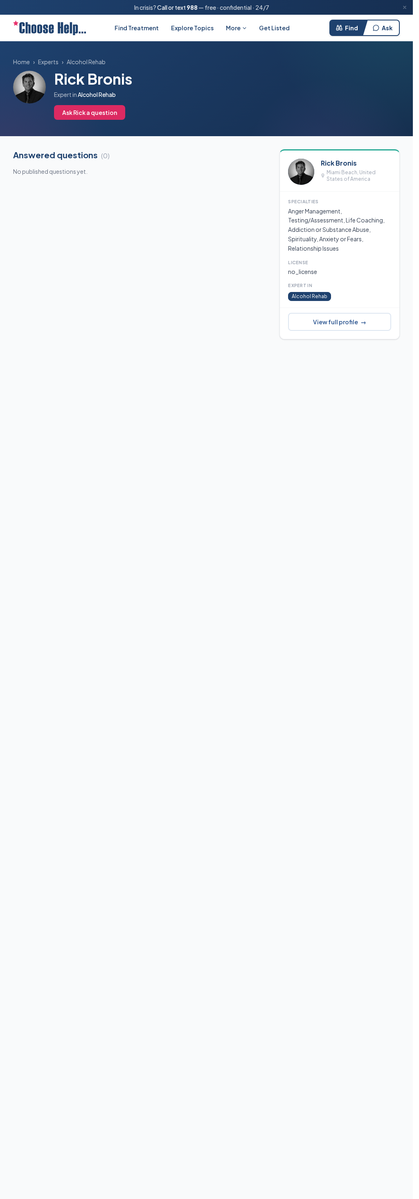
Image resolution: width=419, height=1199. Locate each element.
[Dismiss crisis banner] (404, 7)
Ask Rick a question (89, 112)
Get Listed (274, 27)
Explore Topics (192, 27)
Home (21, 61)
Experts (48, 61)
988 (192, 7)
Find (351, 27)
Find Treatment (137, 27)
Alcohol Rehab (86, 61)
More (233, 27)
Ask (387, 27)
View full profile (339, 322)
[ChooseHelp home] (49, 27)
